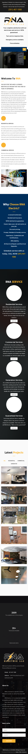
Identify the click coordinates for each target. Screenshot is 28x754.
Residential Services (7, 123)
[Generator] (14, 515)
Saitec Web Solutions (21, 752)
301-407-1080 (12, 672)
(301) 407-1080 (15, 9)
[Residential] (14, 475)
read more (14, 321)
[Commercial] (14, 495)
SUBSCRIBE (9, 740)
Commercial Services (7, 150)
